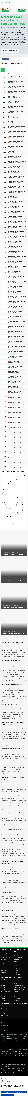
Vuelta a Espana (11, 151)
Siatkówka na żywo (5, 966)
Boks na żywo (3, 952)
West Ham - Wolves (12, 426)
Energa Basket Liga (18, 998)
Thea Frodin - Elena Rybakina (14, 271)
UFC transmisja (4, 1006)
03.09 (13, 70)
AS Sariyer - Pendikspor (13, 386)
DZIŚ (3, 70)
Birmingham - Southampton (14, 461)
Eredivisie (16, 966)
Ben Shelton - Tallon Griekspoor (15, 106)
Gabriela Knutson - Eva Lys (14, 196)
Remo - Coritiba (11, 96)
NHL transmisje (17, 1000)
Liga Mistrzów (4, 981)
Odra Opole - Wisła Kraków (14, 361)
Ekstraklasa (16, 953)
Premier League (17, 955)
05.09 (23, 70)
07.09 (8, 73)
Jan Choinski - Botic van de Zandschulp (17, 346)
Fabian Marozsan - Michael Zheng (16, 336)
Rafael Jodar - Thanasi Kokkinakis (16, 326)
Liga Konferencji (4, 985)
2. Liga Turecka (12, 157)
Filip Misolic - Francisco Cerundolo (16, 351)
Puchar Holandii (4, 1000)
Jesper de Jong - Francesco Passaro (16, 276)
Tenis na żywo (3, 970)
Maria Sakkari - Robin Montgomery (16, 211)
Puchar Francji (3, 993)
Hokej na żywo (4, 955)
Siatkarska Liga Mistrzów (19, 987)
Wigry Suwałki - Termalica (14, 416)
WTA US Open (12, 87)
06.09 (3, 73)
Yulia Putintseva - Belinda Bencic (15, 246)
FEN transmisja (4, 1011)
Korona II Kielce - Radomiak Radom (16, 146)
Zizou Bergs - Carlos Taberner (15, 331)
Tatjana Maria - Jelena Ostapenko (16, 231)
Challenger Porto (12, 142)
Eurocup (15, 996)
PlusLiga (16, 983)
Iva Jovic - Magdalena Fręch (14, 241)
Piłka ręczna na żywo (5, 963)
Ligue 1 (15, 963)
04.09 (18, 70)
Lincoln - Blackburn (12, 441)
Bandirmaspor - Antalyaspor (14, 156)
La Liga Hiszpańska (18, 957)
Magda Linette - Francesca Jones (16, 206)
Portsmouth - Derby (12, 431)
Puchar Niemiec (4, 996)
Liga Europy (3, 983)
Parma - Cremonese (12, 371)
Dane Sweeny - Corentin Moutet (15, 291)
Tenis (16, 77)
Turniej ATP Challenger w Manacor (16, 136)
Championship (12, 427)
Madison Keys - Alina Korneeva (15, 366)
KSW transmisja (4, 1008)
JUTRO (8, 70)
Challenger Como (12, 167)
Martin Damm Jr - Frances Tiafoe (15, 111)
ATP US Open (11, 77)
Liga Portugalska (17, 968)
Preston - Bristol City (13, 436)
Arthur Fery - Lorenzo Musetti (15, 341)
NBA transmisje (17, 993)
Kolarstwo (11, 152)
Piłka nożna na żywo (5, 961)
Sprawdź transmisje (11, 50)
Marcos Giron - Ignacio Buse (14, 316)
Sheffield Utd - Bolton (13, 451)
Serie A (15, 961)
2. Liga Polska (17, 972)
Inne (14, 152)
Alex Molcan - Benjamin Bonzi (15, 306)
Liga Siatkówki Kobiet (18, 985)
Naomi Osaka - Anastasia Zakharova (16, 126)
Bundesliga (16, 959)
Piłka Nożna (18, 97)
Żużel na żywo (4, 972)
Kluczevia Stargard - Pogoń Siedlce (16, 191)
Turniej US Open (12, 117)
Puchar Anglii (3, 989)
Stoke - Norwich (11, 466)
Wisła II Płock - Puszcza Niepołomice (16, 181)
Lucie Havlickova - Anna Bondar (15, 216)
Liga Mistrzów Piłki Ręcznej (20, 980)
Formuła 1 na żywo (4, 953)
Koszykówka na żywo (5, 957)
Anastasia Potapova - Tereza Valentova (17, 236)
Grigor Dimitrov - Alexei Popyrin (15, 81)
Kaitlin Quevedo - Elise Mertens (15, 261)
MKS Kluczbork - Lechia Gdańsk (15, 396)
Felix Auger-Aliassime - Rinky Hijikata (16, 91)
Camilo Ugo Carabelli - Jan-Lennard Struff (18, 296)
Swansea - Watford (12, 446)
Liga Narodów (3, 987)
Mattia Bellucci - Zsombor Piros (15, 356)
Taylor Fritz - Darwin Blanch (14, 381)
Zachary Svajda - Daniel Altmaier (15, 311)
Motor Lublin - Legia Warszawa (15, 421)
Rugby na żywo (4, 965)
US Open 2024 (11, 121)
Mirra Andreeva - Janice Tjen (14, 376)
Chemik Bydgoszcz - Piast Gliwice (16, 186)
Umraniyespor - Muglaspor (14, 171)
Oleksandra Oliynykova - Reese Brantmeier (18, 226)
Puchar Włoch (12, 372)
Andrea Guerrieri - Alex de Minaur (15, 286)
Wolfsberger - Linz (12, 411)
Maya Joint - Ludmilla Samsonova (16, 86)
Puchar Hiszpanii (4, 994)
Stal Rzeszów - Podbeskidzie (15, 406)
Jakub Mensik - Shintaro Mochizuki (16, 76)
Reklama (21, 1020)
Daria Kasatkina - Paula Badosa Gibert (17, 256)
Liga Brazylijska (12, 97)
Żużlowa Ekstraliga (5, 1013)
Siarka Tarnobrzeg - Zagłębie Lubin (16, 176)
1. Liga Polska (17, 970)
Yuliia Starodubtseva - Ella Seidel (15, 251)
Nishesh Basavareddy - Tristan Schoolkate (18, 281)
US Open (10, 116)
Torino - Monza (11, 456)
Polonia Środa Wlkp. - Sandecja (15, 401)
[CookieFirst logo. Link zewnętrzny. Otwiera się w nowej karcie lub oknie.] (1, 1078)
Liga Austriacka (12, 412)
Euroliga (15, 994)
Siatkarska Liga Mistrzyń (19, 989)
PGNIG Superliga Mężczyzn (19, 981)
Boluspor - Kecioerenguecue (14, 391)
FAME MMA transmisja (5, 1010)
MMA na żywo (3, 959)
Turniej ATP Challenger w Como (15, 166)
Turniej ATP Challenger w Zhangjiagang (17, 131)
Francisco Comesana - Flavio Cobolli (16, 321)
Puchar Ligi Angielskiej (5, 991)
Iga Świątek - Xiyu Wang (13, 101)
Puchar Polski (11, 147)
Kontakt (16, 1020)
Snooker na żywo (4, 968)
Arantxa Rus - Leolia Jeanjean (15, 201)
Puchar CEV (16, 991)
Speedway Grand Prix (5, 1015)
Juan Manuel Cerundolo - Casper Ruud (17, 301)
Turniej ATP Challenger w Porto (15, 141)
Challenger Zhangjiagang (14, 132)
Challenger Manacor (13, 137)
